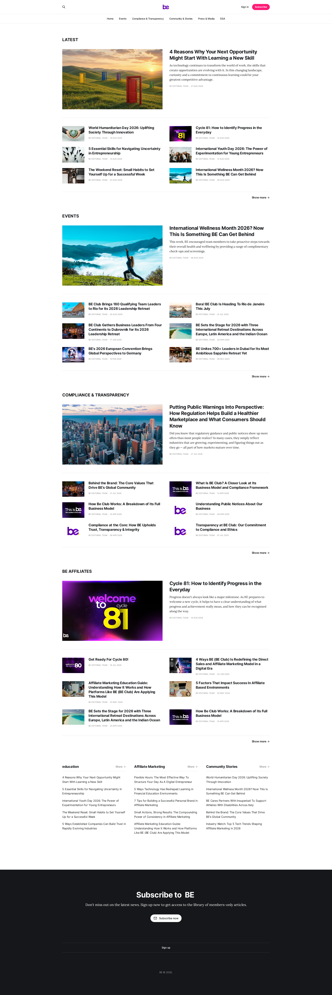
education (70, 767)
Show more (259, 197)
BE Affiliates (77, 571)
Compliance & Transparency (148, 18)
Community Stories (221, 767)
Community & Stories (181, 18)
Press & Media (206, 18)
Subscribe (261, 6)
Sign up (166, 947)
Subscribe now (168, 918)
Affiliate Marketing (149, 767)
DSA (222, 18)
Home (110, 18)
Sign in (245, 6)
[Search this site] (63, 7)
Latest (70, 39)
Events (123, 18)
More (119, 766)
